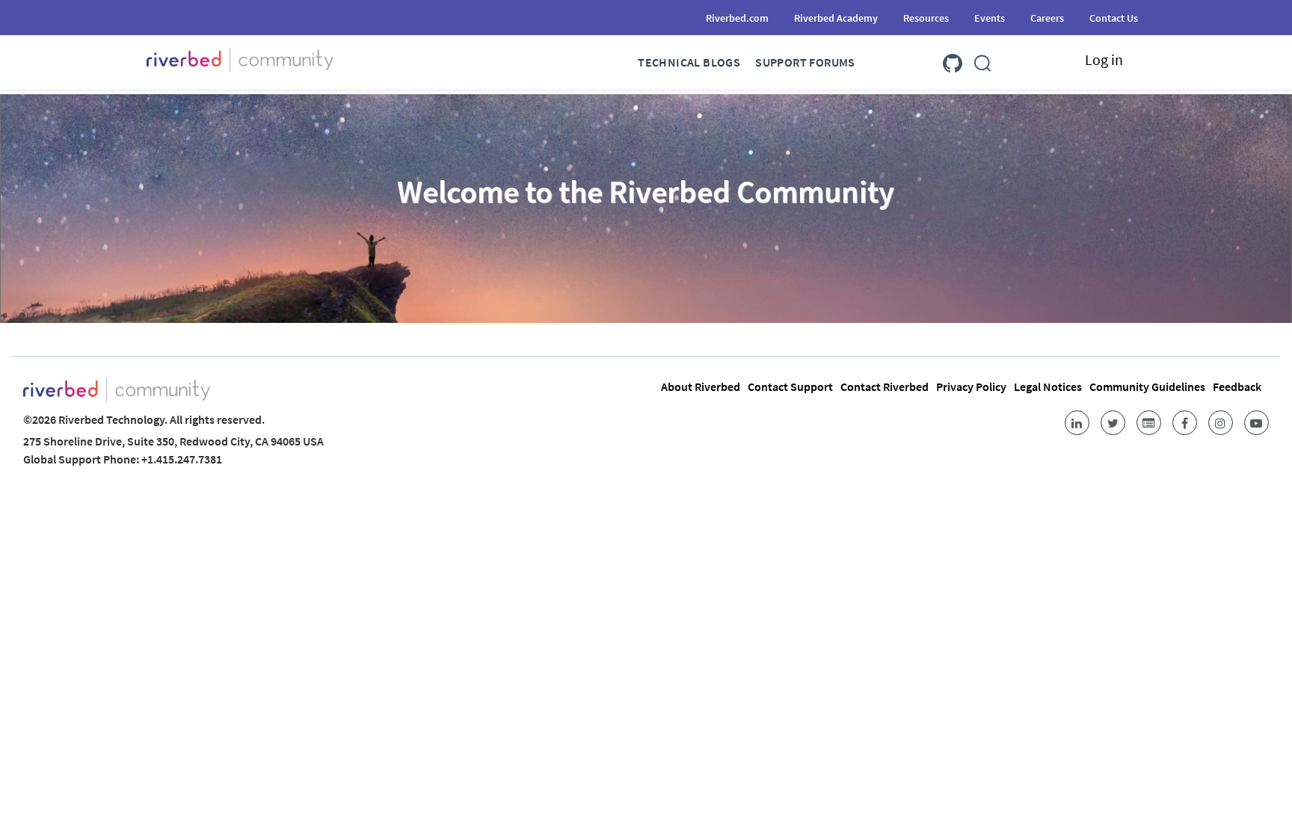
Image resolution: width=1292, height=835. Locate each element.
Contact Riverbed (884, 386)
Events (989, 18)
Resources (926, 18)
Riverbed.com (737, 18)
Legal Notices (1048, 386)
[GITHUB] (953, 60)
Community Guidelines (1147, 386)
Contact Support (790, 386)
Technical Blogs (689, 62)
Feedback (1237, 386)
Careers (1047, 18)
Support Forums (805, 62)
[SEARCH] (982, 60)
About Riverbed (700, 386)
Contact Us (1113, 18)
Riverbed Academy (836, 18)
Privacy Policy (971, 386)
